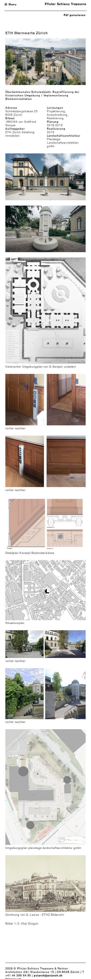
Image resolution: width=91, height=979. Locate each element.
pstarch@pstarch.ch (48, 975)
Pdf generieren (75, 15)
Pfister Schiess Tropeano (65, 4)
